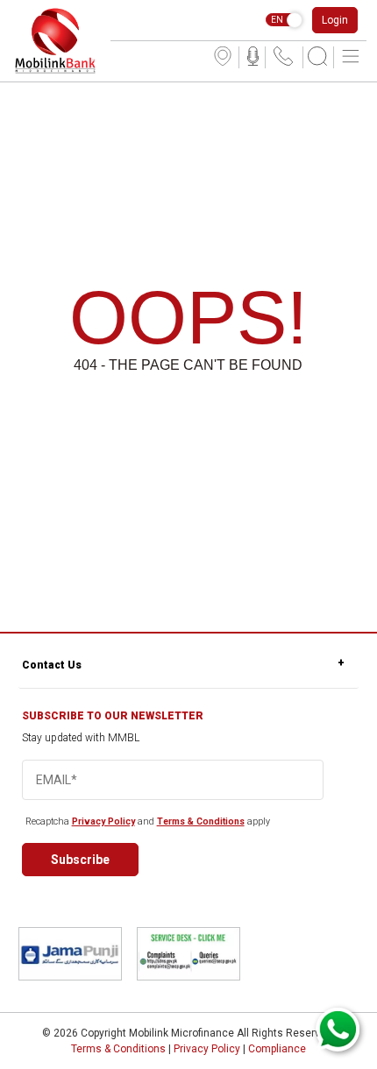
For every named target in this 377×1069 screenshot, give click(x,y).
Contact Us (52, 665)
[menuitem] (222, 57)
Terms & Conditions (201, 821)
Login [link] (335, 20)
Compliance (277, 1049)
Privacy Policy (103, 821)
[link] (55, 40)
